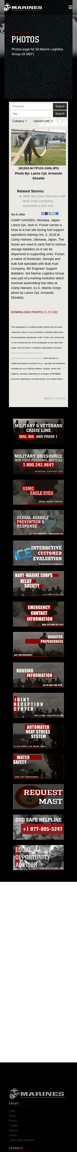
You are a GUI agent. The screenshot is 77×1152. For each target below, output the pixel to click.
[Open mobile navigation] (70, 7)
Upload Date (41, 121)
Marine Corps (38, 1091)
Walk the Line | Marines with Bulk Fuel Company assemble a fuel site (44, 201)
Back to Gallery (55, 398)
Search (59, 106)
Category (19, 121)
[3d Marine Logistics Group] (23, 7)
